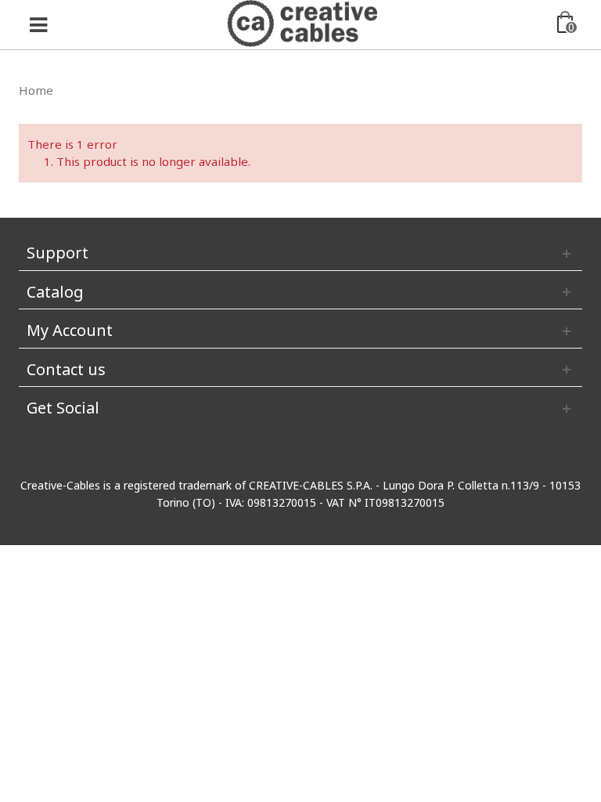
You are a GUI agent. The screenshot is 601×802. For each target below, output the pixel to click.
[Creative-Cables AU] (302, 22)
